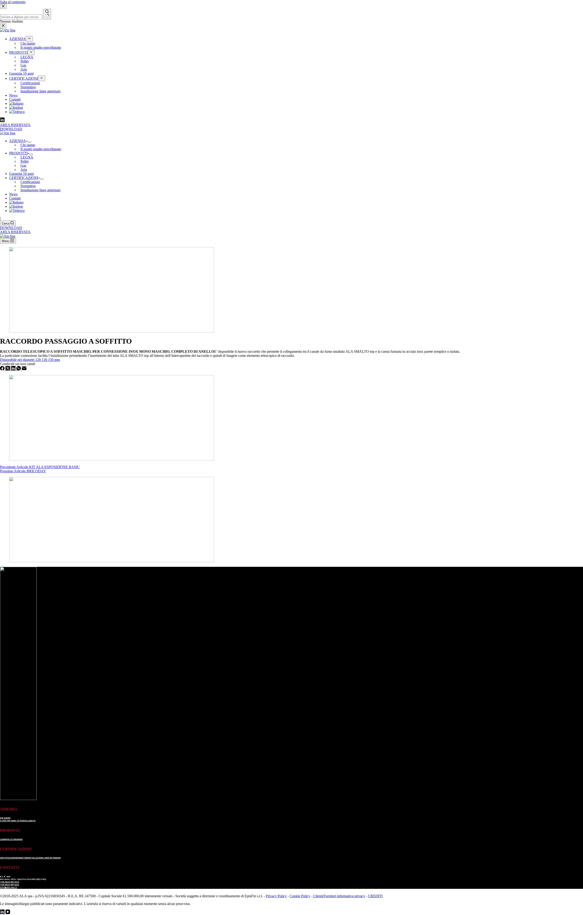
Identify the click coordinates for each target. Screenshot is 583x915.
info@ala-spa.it (8, 887)
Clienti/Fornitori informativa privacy (339, 896)
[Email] (24, 369)
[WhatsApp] (19, 369)
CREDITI (375, 896)
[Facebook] (2, 369)
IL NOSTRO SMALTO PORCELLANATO (18, 820)
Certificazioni (30, 182)
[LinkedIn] (13, 369)
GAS (16, 839)
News (13, 194)
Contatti (14, 198)
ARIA (20, 839)
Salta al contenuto (13, 2)
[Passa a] (16, 202)
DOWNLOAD (11, 228)
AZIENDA (17, 141)
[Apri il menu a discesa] (41, 179)
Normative (28, 186)
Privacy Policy (276, 896)
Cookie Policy (300, 896)
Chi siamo (27, 145)
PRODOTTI (18, 153)
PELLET (10, 839)
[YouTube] (7, 913)
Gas (23, 165)
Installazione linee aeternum (40, 190)
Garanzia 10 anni (21, 174)
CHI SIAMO (5, 818)
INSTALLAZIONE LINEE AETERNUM (44, 857)
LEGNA (26, 157)
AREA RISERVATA (15, 232)
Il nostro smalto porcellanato (40, 149)
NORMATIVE (22, 857)
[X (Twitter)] (8, 369)
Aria (23, 169)
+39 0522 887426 (9, 884)
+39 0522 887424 (9, 882)
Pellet (24, 161)
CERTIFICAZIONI (23, 178)
